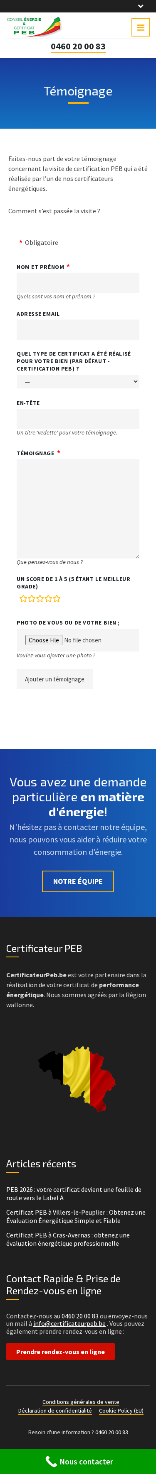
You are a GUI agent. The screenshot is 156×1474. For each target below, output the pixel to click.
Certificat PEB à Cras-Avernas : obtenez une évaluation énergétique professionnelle (68, 1239)
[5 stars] (56, 600)
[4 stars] (48, 600)
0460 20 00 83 (78, 46)
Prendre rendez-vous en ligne (60, 1351)
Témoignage (35, 453)
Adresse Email (38, 313)
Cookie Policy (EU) (121, 1410)
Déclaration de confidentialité (55, 1410)
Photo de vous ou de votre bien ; (68, 622)
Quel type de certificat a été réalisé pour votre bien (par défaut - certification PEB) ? (74, 361)
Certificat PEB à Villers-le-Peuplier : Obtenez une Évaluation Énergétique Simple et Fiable (76, 1216)
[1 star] (23, 600)
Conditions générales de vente (80, 1402)
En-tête (28, 403)
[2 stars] (31, 600)
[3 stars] (40, 600)
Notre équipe (78, 881)
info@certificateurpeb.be (69, 1323)
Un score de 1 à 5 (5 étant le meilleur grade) (73, 582)
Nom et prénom (40, 267)
